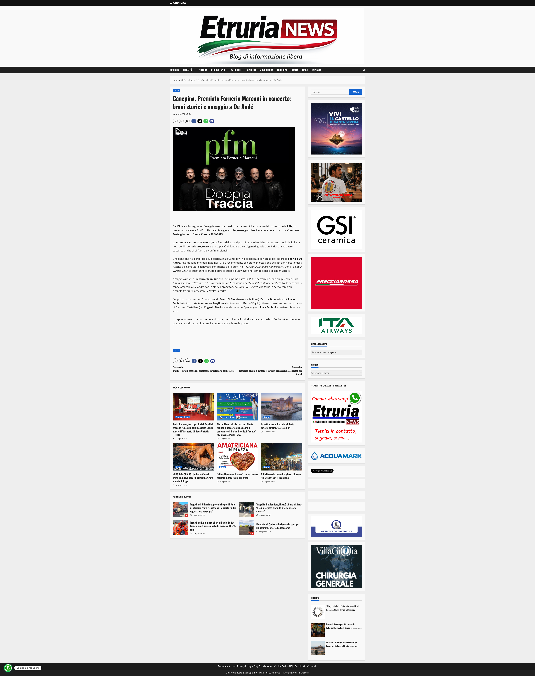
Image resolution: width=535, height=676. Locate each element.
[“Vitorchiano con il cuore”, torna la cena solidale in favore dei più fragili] (237, 456)
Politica (203, 70)
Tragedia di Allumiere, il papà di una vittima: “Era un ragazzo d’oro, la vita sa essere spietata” (246, 509)
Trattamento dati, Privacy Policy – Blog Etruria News (245, 666)
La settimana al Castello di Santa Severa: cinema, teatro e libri (277, 426)
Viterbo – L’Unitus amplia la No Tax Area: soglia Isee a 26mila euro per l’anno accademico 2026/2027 (342, 644)
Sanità (295, 70)
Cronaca (174, 70)
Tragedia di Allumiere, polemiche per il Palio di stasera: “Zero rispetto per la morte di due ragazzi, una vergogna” (180, 509)
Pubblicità (300, 666)
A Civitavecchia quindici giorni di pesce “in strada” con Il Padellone (281, 476)
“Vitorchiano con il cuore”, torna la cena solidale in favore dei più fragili (237, 476)
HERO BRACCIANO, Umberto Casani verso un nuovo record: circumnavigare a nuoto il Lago (193, 477)
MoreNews (289, 672)
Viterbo (179, 417)
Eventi (176, 90)
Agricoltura (266, 70)
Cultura (315, 598)
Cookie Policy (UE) (283, 666)
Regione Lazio (218, 70)
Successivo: (270, 370)
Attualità (187, 70)
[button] (364, 70)
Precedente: (203, 368)
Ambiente (251, 70)
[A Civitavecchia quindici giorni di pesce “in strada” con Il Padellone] (281, 456)
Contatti (311, 666)
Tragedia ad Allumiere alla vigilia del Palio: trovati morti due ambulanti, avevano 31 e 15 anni (180, 527)
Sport (305, 70)
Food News (282, 70)
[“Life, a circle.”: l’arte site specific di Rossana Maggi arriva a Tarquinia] (318, 612)
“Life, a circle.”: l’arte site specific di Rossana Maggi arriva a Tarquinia (342, 608)
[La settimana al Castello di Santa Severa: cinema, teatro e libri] (281, 406)
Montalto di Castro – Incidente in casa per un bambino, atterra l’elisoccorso (246, 527)
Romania (316, 70)
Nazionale (236, 70)
